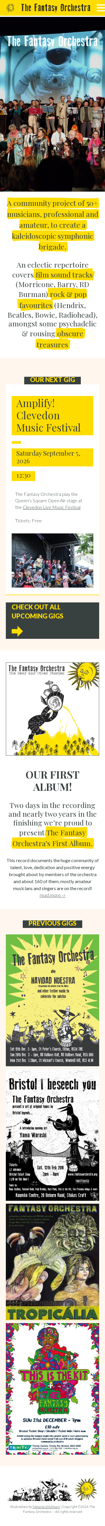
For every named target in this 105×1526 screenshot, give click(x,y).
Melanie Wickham (46, 1506)
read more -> (53, 895)
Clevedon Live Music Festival (51, 507)
